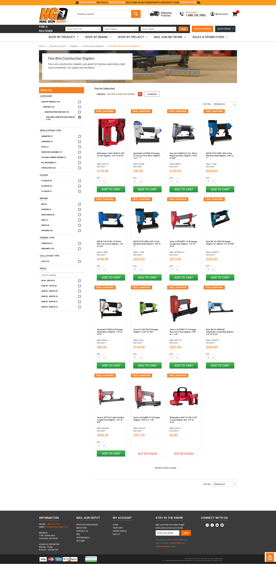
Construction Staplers (93, 46)
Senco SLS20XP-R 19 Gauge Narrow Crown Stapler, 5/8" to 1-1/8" (183, 331)
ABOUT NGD (81, 528)
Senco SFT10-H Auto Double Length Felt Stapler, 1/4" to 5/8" (110, 419)
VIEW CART (118, 528)
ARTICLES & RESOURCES (87, 525)
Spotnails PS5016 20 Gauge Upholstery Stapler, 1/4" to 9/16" (110, 331)
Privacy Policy (175, 543)
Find (183, 29)
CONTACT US (82, 531)
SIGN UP (116, 534)
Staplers (74, 46)
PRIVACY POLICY (218, 560)
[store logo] (53, 15)
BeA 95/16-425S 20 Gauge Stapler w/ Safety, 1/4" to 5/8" (220, 242)
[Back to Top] (270, 557)
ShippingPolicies (166, 14)
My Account (221, 14)
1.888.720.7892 (53, 524)
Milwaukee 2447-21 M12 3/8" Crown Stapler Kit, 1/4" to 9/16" (183, 419)
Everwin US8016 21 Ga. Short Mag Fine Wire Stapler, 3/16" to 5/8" (183, 155)
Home (42, 46)
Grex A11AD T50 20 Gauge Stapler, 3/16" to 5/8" (145, 330)
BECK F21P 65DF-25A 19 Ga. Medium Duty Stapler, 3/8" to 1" (147, 243)
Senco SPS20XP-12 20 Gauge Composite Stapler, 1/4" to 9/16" (183, 243)
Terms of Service (163, 546)
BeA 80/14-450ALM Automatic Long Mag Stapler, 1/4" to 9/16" (220, 331)
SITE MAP (80, 541)
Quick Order (224, 28)
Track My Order (202, 28)
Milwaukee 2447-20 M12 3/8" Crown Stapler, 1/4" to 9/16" (110, 154)
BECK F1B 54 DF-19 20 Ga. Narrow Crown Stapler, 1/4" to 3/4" (110, 243)
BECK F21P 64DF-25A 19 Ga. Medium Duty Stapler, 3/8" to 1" (219, 155)
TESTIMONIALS (82, 538)
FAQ (78, 534)
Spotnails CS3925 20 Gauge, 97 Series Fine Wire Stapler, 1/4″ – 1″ (147, 155)
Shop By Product (57, 46)
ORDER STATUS (119, 531)
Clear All (152, 94)
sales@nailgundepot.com (56, 527)
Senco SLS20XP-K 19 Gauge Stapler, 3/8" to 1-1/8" (146, 418)
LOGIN (115, 525)
